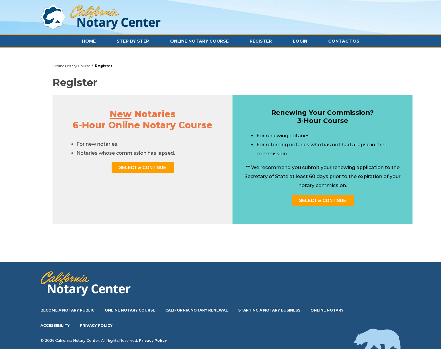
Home (89, 41)
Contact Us (343, 41)
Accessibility (55, 325)
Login (300, 41)
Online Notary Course (199, 41)
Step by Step (133, 41)
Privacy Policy (96, 325)
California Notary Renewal (196, 310)
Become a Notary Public (67, 310)
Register (261, 41)
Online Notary (327, 310)
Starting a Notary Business (269, 310)
